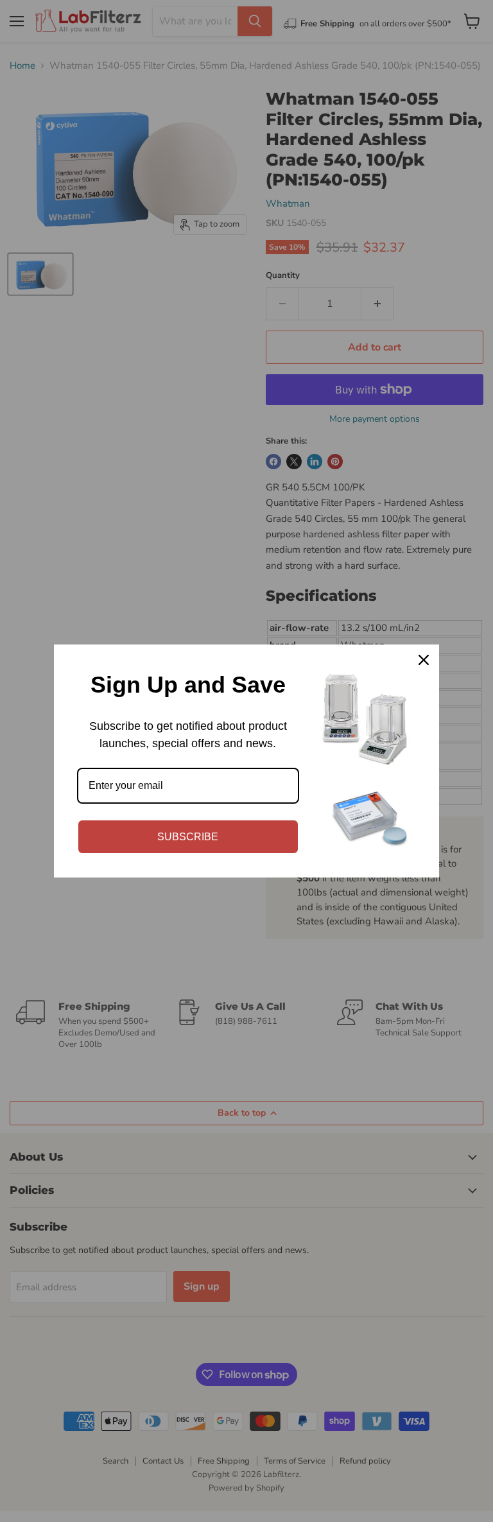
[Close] (423, 659)
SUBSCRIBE (187, 836)
